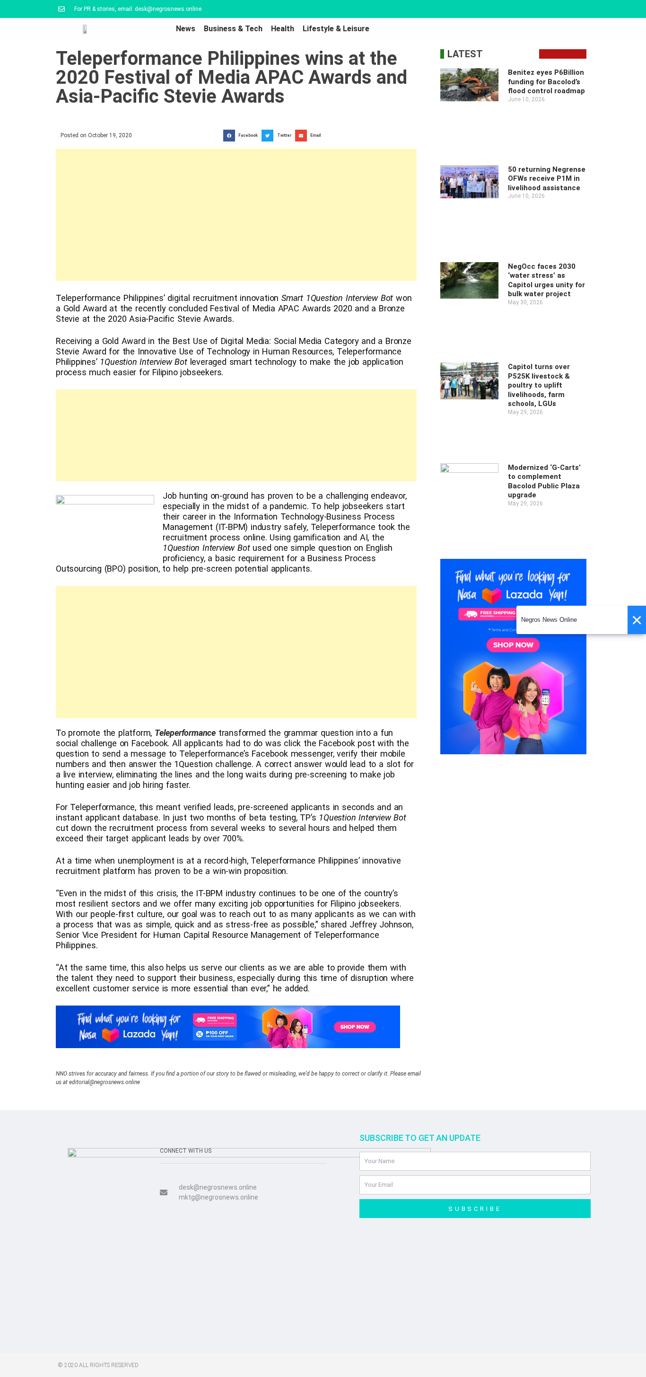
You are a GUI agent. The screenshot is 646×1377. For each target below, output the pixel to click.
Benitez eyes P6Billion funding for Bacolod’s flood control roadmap (546, 81)
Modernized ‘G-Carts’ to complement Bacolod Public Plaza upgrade (544, 481)
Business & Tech (233, 28)
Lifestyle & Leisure (336, 28)
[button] (242, 135)
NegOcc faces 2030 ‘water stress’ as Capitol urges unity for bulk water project (546, 280)
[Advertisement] (236, 215)
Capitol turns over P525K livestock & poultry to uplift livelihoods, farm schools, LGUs (539, 385)
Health (282, 28)
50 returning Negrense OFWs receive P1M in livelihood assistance (546, 178)
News (185, 28)
